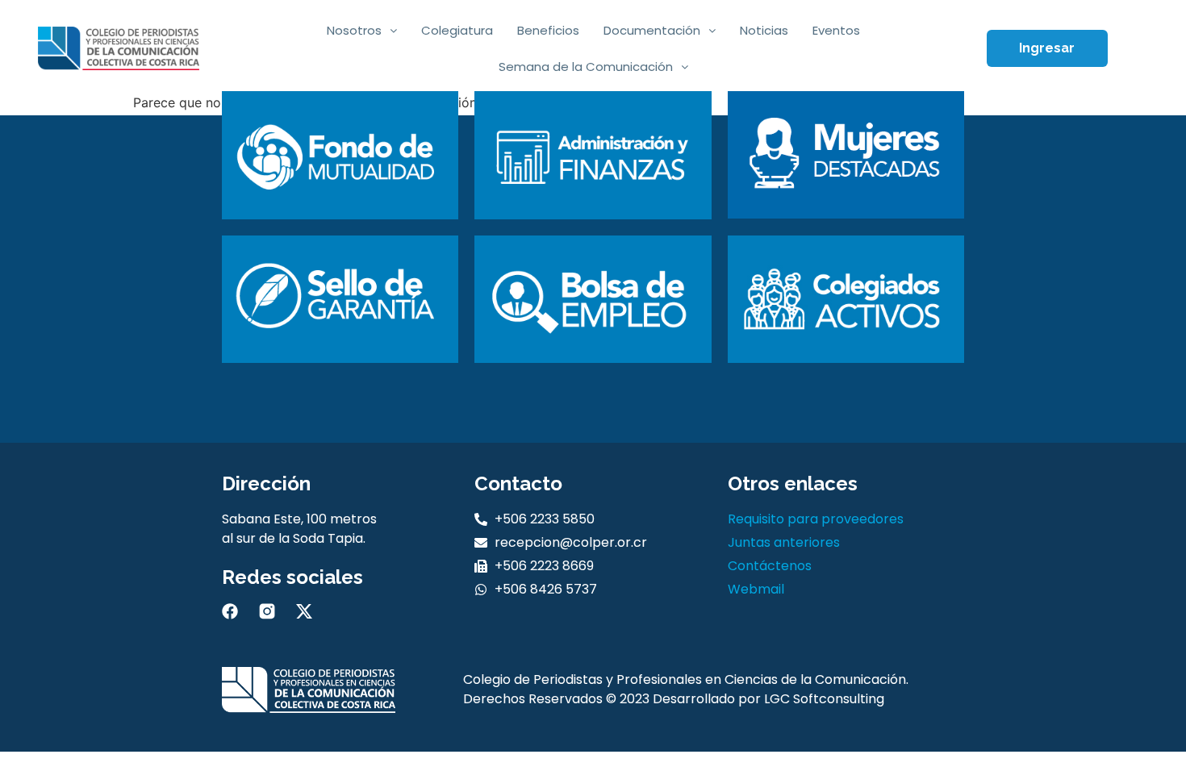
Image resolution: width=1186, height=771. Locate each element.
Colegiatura (457, 30)
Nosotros (354, 30)
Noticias (764, 30)
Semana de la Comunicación (586, 66)
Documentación (651, 30)
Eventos (836, 30)
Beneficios (548, 30)
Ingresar (1047, 48)
